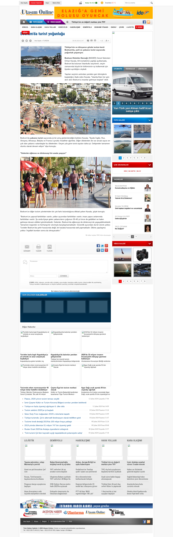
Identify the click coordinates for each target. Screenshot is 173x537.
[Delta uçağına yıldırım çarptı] (123, 270)
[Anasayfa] (24, 22)
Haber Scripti (60, 530)
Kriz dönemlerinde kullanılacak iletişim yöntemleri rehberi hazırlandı (84, 478)
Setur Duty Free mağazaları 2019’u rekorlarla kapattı (47, 414)
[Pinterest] (106, 250)
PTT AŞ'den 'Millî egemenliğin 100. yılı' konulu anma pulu (84, 492)
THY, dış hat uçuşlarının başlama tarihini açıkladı (111, 470)
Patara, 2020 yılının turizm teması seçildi (41, 399)
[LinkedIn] (102, 250)
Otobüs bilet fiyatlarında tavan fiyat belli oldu (137, 492)
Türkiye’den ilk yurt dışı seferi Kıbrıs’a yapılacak (111, 485)
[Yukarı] (49, 248)
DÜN (125, 171)
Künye (36, 521)
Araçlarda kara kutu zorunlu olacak (135, 485)
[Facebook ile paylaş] (144, 22)
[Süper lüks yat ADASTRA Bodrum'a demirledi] (142, 131)
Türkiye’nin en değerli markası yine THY (110, 463)
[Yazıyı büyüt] (107, 40)
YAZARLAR (118, 179)
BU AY (139, 171)
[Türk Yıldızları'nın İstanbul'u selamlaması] (123, 131)
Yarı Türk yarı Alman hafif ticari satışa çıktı (132, 109)
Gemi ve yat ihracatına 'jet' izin (35, 470)
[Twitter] (26, 40)
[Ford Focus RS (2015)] (142, 270)
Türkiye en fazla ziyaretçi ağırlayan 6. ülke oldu (44, 406)
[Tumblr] (98, 250)
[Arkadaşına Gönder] (91, 40)
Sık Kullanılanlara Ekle (58, 521)
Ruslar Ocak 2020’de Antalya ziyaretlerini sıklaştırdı (46, 429)
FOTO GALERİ (119, 120)
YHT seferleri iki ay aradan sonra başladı (58, 470)
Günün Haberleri (36, 3)
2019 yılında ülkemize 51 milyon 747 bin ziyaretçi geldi (47, 425)
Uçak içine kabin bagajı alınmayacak (110, 478)
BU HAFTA (132, 171)
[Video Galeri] (54, 22)
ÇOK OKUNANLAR (121, 165)
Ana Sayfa (24, 3)
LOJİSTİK (29, 440)
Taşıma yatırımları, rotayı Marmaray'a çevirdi (34, 463)
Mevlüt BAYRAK (125, 187)
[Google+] (30, 40)
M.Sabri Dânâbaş (123, 197)
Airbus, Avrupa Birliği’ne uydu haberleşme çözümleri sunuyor (86, 463)
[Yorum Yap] (88, 40)
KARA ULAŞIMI (134, 440)
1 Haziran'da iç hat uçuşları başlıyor (108, 492)
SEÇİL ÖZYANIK (121, 228)
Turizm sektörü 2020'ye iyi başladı (39, 410)
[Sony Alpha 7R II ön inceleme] (142, 255)
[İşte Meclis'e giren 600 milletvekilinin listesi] (142, 147)
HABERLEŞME (83, 440)
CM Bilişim (68, 530)
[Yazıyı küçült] (101, 40)
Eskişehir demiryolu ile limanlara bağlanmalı (59, 492)
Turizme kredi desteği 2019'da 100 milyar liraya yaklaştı (48, 421)
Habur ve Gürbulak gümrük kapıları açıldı (136, 470)
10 (151, 103)
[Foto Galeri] (36, 22)
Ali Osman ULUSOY (122, 217)
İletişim (44, 521)
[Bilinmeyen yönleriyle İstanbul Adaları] (123, 147)
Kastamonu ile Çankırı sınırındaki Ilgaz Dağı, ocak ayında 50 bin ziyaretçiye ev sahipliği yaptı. (95, 391)
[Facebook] (23, 40)
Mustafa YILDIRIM (128, 207)
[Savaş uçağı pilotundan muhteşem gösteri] (123, 255)
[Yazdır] (95, 40)
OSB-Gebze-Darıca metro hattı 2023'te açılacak (60, 485)
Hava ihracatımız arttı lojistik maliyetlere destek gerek (35, 492)
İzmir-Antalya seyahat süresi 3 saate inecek (90, 22)
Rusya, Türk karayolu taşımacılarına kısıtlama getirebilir (34, 478)
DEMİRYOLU (56, 440)
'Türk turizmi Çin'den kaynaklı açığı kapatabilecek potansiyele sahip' (53, 433)
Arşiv (47, 3)
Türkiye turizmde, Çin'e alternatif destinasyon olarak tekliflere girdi (52, 418)
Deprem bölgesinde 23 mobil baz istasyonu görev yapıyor (86, 485)
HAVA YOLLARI (109, 440)
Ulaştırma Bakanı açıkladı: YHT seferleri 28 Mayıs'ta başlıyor (60, 478)
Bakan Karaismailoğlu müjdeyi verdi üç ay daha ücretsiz (60, 463)
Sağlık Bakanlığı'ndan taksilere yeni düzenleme (137, 478)
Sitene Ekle (56, 3)
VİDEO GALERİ (119, 244)
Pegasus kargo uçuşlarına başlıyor (35, 485)
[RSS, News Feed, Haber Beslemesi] (148, 22)
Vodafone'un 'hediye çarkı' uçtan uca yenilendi (86, 470)
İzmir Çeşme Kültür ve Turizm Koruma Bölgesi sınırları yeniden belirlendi (55, 402)
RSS (70, 521)
